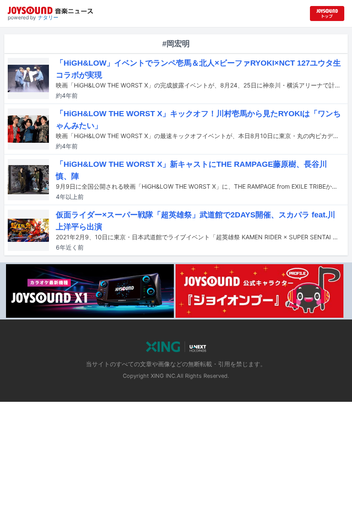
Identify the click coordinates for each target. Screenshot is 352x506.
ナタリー (48, 17)
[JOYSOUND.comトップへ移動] (327, 13)
